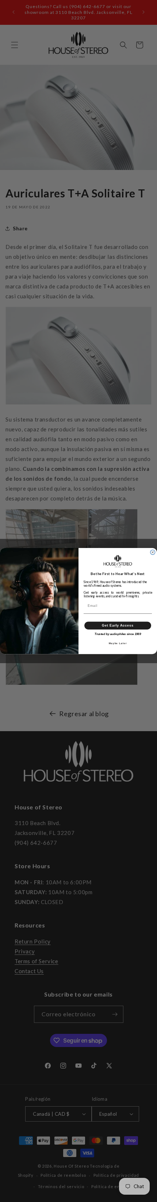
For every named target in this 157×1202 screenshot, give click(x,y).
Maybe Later (118, 643)
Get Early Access (118, 625)
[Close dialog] (152, 552)
